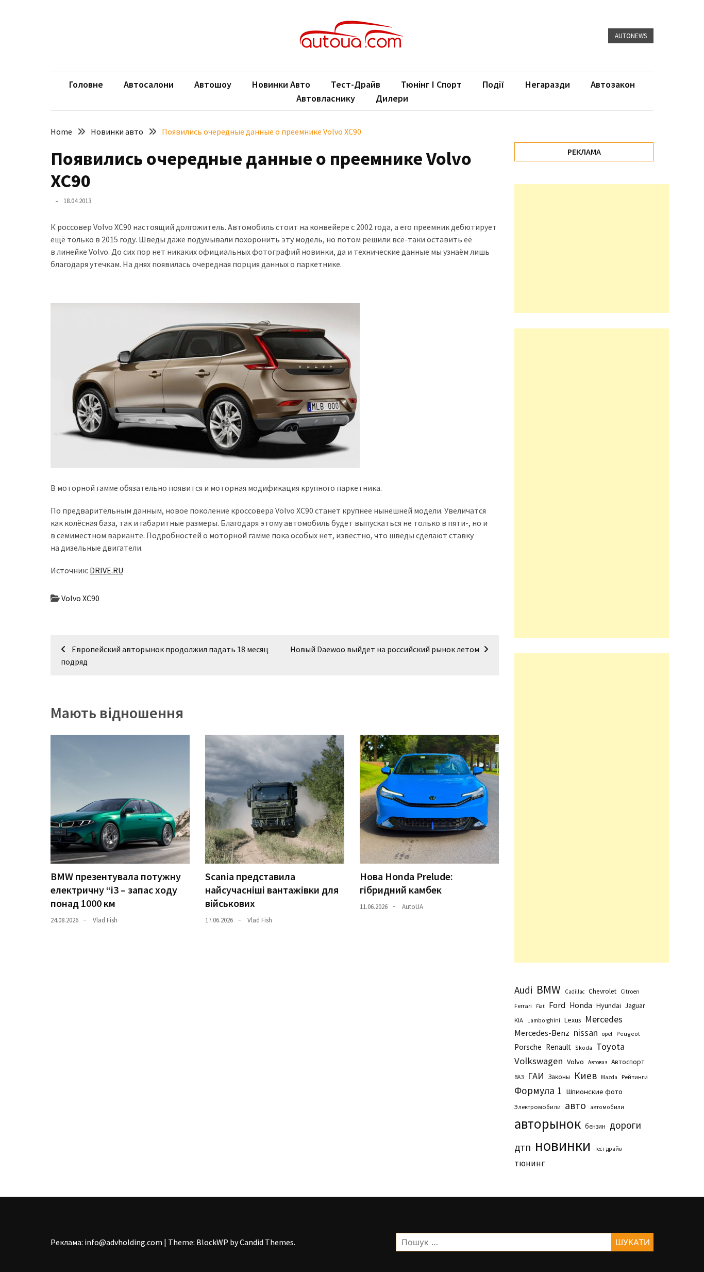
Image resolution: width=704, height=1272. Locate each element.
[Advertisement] (591, 248)
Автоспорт (628, 1061)
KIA (518, 1020)
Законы (559, 1076)
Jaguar (635, 1005)
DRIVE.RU (106, 570)
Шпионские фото (594, 1091)
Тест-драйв (355, 84)
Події (493, 84)
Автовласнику (325, 98)
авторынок (547, 1123)
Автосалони (149, 84)
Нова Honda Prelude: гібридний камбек (406, 883)
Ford (557, 1005)
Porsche (528, 1047)
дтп (522, 1147)
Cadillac (574, 991)
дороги (625, 1125)
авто (575, 1105)
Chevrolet (602, 991)
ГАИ (536, 1076)
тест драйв (608, 1148)
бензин (595, 1126)
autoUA (412, 906)
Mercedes (604, 1019)
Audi (523, 990)
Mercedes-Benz (541, 1033)
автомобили (607, 1107)
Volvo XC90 (80, 598)
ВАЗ (519, 1077)
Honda (580, 1005)
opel (607, 1033)
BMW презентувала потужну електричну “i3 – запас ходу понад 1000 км (116, 890)
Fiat (540, 1006)
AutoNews (631, 35)
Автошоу (212, 84)
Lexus (572, 1020)
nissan (586, 1032)
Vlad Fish (105, 920)
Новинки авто (281, 84)
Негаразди (547, 84)
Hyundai (608, 1005)
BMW (549, 989)
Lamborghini (543, 1020)
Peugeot (628, 1033)
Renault (558, 1047)
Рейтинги (635, 1077)
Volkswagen (538, 1061)
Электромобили (537, 1107)
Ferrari (523, 1006)
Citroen (630, 991)
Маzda (609, 1077)
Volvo (575, 1061)
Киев (585, 1075)
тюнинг (529, 1163)
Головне (86, 84)
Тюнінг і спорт (431, 84)
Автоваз (597, 1062)
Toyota (610, 1046)
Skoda (583, 1047)
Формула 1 (538, 1090)
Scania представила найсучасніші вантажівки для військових (272, 890)
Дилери (392, 98)
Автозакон (613, 84)
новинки (563, 1145)
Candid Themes (267, 1242)
